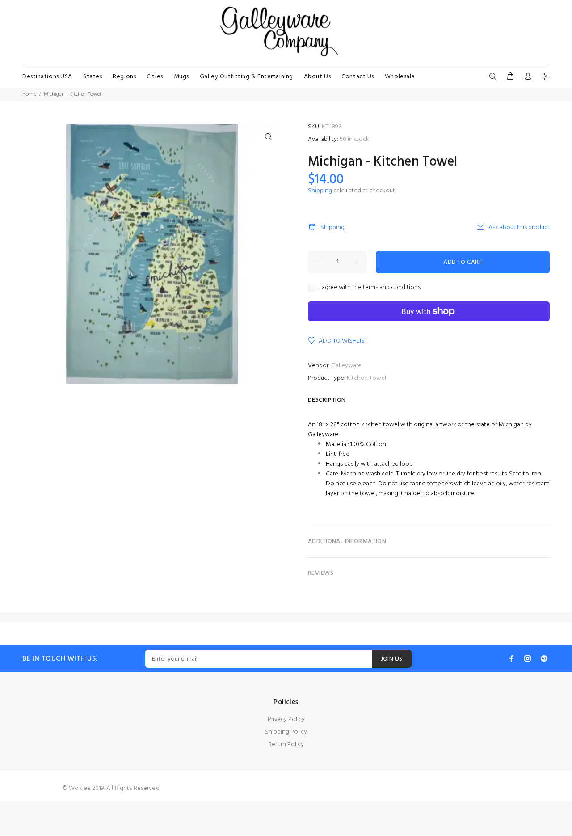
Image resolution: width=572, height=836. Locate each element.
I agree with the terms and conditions (370, 288)
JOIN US (392, 659)
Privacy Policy (286, 719)
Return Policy (286, 744)
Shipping (320, 191)
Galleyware (346, 366)
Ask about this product (519, 227)
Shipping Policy (286, 732)
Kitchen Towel (366, 378)
